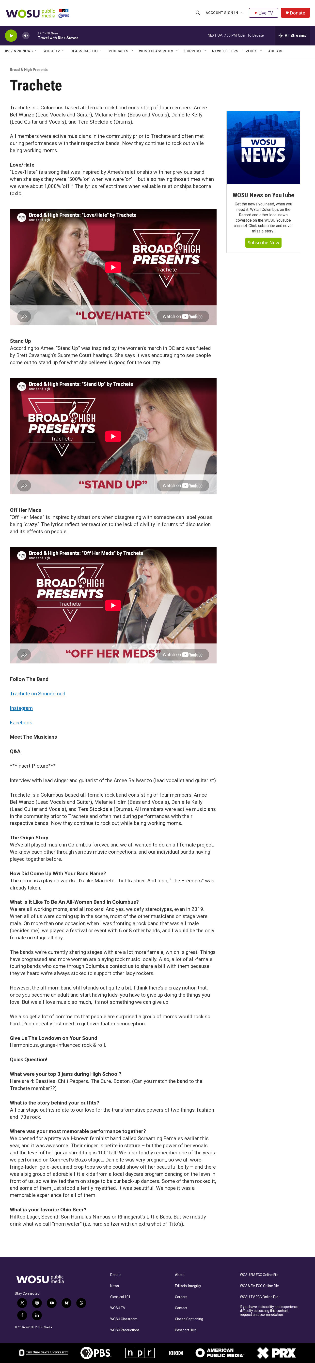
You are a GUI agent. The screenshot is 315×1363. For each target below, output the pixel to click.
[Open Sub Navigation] (242, 13)
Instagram (21, 708)
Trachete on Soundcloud (37, 694)
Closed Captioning (189, 1319)
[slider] (33, 35)
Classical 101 (84, 51)
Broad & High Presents (29, 69)
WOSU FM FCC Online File (259, 1275)
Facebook (21, 723)
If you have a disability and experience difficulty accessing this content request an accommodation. (269, 1311)
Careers (181, 1297)
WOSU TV (52, 51)
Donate (297, 12)
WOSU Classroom (156, 51)
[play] (11, 36)
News (114, 1286)
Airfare (276, 51)
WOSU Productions (125, 1330)
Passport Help (186, 1330)
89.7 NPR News (19, 51)
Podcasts (118, 51)
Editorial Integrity (188, 1286)
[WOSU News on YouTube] (263, 147)
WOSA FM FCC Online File (259, 1286)
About (180, 1275)
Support (193, 51)
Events (250, 51)
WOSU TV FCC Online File (259, 1297)
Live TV (265, 13)
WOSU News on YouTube (263, 195)
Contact (181, 1308)
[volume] (26, 35)
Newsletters (225, 51)
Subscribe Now (263, 242)
